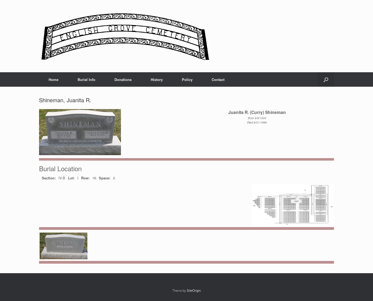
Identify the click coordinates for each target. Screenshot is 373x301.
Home (53, 79)
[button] (326, 79)
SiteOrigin (194, 290)
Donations (123, 79)
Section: (49, 177)
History (157, 79)
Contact (218, 79)
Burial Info (86, 79)
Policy (187, 79)
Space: (104, 177)
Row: (85, 177)
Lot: (71, 177)
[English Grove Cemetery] (124, 36)
